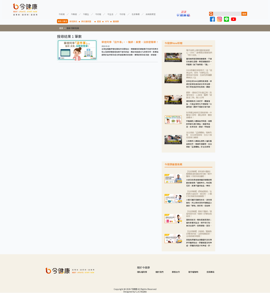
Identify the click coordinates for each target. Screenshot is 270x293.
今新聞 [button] (62, 14)
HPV (107, 21)
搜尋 (244, 13)
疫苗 (99, 21)
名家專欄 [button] (136, 14)
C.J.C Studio (141, 291)
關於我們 (159, 271)
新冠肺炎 (73, 21)
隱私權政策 (142, 271)
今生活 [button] (110, 14)
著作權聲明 (193, 271)
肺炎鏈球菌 (87, 21)
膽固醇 (116, 21)
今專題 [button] (74, 14)
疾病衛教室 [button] (151, 14)
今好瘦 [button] (98, 14)
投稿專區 (210, 271)
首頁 (61, 28)
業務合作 (176, 271)
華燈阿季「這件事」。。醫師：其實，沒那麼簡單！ (130, 42)
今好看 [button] (122, 14)
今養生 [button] (86, 14)
